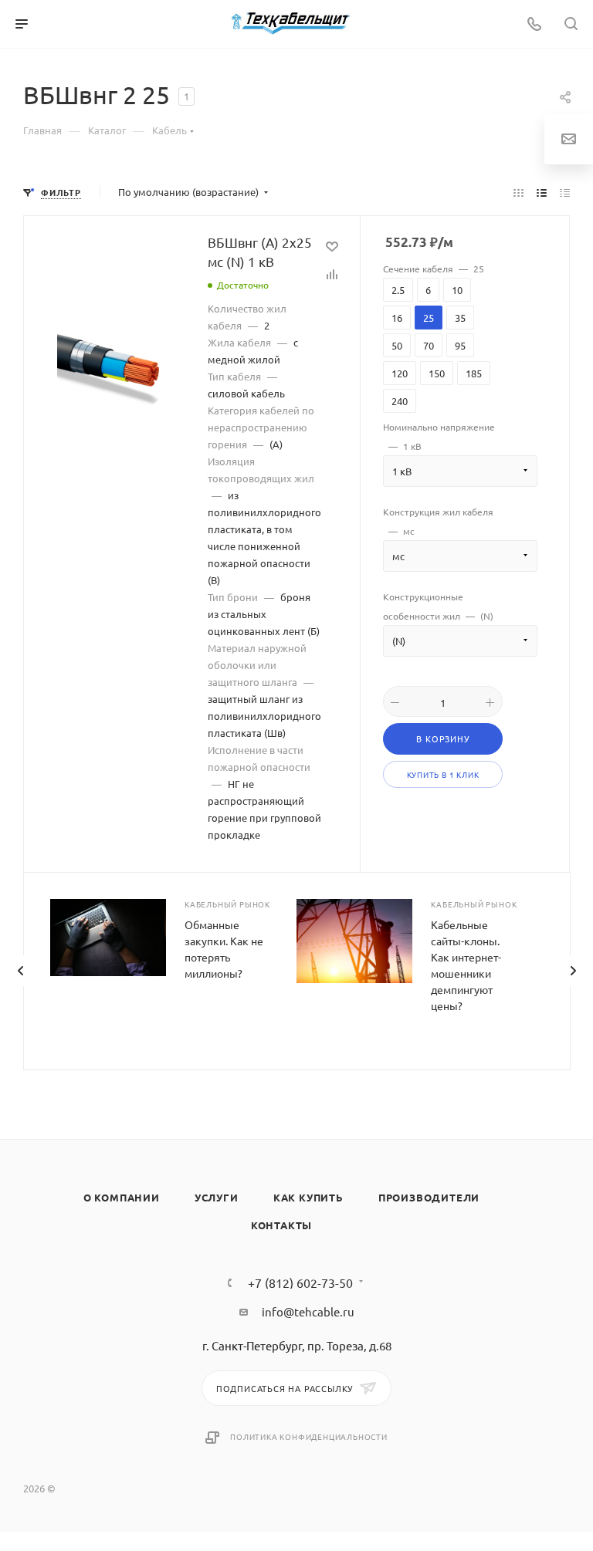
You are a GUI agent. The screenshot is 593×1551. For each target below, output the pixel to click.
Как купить (308, 1197)
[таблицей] (564, 192)
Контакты (281, 1225)
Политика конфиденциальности (309, 1436)
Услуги (217, 1197)
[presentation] (20, 970)
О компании (121, 1197)
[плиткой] (518, 192)
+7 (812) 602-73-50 (300, 1282)
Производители (428, 1197)
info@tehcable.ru (308, 1311)
